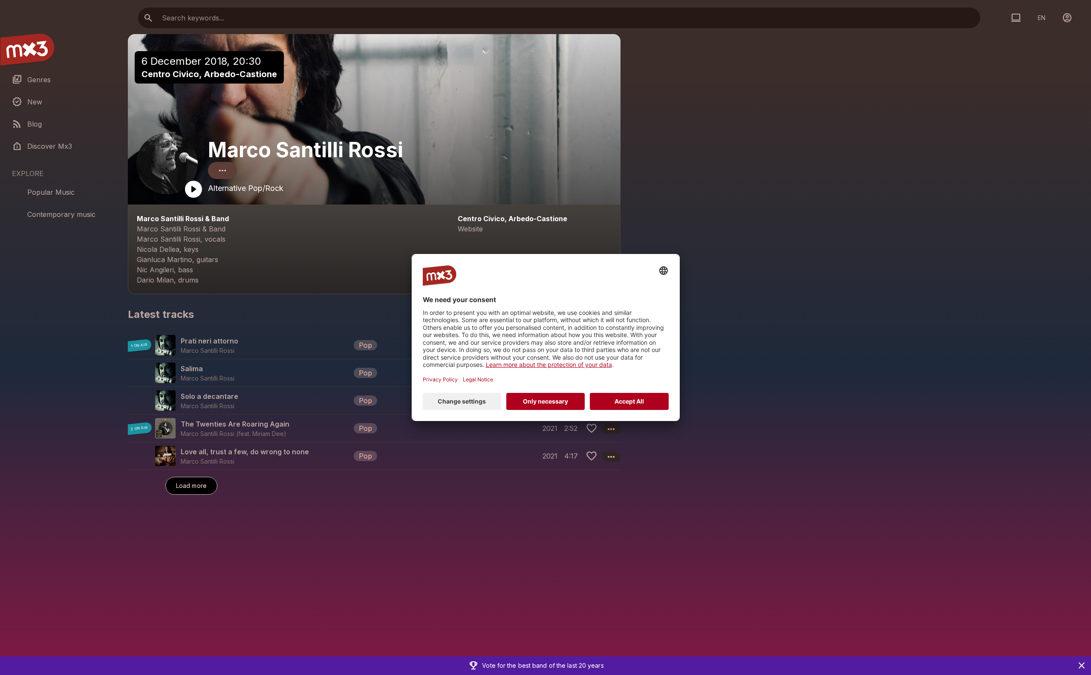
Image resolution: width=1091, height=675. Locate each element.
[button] (374, 345)
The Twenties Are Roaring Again (235, 424)
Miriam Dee (268, 433)
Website (470, 229)
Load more (191, 485)
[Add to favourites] (591, 428)
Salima (192, 368)
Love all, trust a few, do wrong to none (245, 451)
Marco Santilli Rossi (305, 149)
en (1041, 17)
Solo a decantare (209, 396)
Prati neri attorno (209, 341)
